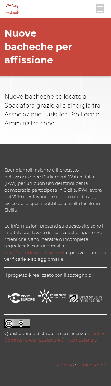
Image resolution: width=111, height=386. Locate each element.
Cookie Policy (92, 365)
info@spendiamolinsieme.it (34, 252)
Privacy (64, 365)
